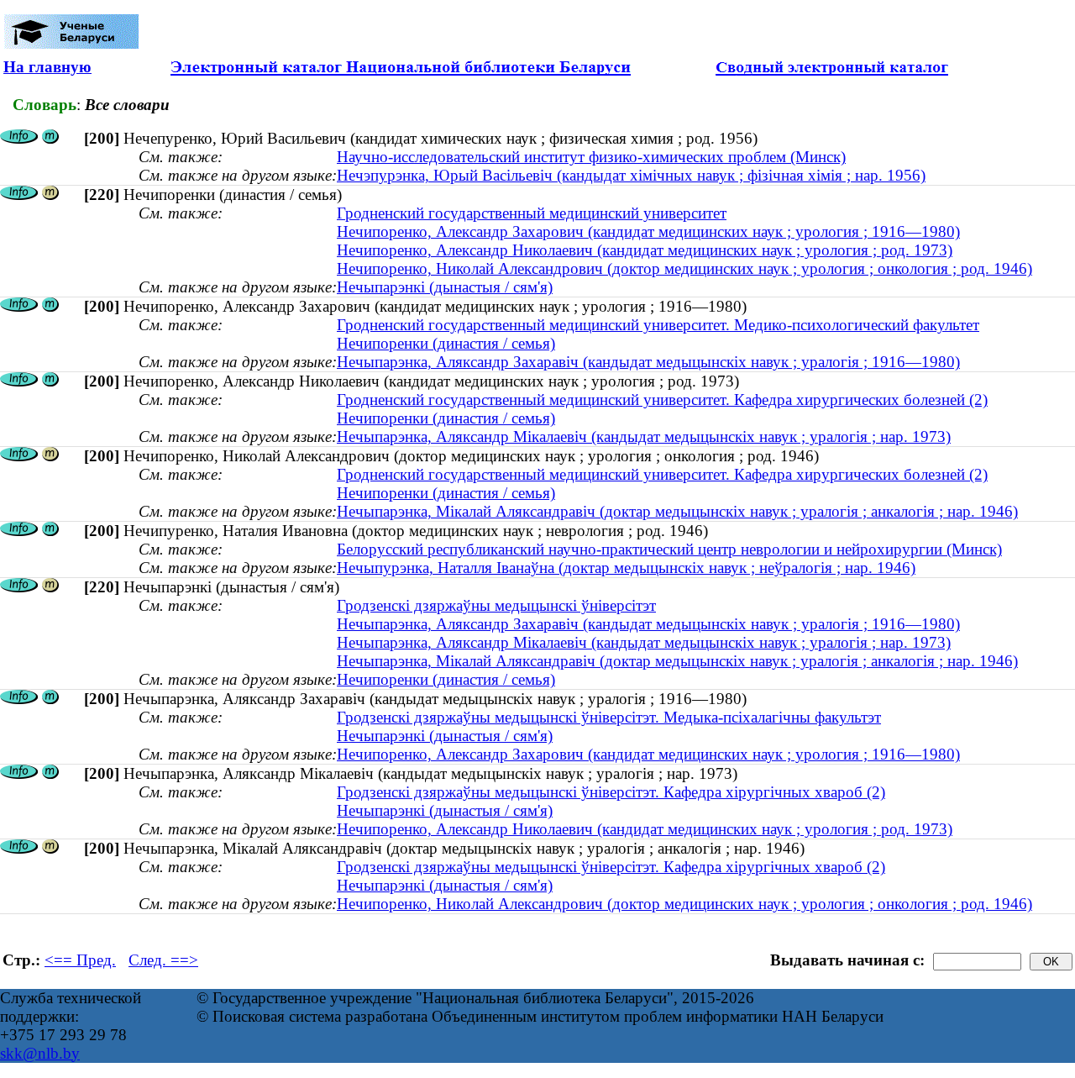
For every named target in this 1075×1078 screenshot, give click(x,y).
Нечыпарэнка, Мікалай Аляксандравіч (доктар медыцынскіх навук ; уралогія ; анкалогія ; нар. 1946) (677, 511)
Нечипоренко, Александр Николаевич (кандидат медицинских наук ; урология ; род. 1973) (644, 250)
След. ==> (163, 960)
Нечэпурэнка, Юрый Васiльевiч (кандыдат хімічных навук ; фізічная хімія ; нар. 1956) (631, 175)
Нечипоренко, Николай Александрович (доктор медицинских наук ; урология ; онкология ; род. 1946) (684, 268)
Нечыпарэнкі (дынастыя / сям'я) (445, 287)
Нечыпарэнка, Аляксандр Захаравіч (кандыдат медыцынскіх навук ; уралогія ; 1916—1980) (648, 362)
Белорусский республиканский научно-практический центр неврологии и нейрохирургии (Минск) (669, 549)
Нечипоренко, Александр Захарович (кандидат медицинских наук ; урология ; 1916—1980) (648, 231)
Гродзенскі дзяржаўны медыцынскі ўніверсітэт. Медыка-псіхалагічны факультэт (609, 717)
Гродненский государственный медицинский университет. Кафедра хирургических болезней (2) (662, 399)
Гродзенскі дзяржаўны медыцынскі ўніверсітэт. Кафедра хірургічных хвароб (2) (611, 792)
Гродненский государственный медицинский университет (531, 213)
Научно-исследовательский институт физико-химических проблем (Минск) (591, 157)
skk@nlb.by (40, 1053)
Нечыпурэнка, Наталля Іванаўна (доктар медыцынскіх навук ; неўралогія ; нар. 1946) (626, 567)
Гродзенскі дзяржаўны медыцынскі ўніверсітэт (496, 605)
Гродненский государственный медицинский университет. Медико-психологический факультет (658, 325)
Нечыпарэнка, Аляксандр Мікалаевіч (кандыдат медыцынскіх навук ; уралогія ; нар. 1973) (644, 436)
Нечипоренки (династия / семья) (446, 343)
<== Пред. (80, 960)
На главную (47, 67)
